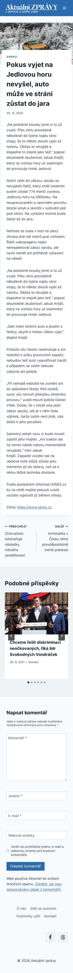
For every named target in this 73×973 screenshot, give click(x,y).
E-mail (14, 816)
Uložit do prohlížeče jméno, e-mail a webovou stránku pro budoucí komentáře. (37, 851)
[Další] (61, 636)
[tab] (28, 682)
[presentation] (36, 613)
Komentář (17, 738)
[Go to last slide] (11, 636)
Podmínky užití (28, 916)
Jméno (15, 796)
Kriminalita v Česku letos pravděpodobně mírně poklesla (55, 538)
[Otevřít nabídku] (64, 8)
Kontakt (50, 916)
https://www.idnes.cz (34, 507)
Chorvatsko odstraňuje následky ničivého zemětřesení (16, 541)
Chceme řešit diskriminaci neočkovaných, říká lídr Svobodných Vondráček (35, 648)
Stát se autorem (43, 908)
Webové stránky (21, 835)
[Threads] (63, 937)
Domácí (11, 56)
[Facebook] (50, 937)
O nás (21, 908)
